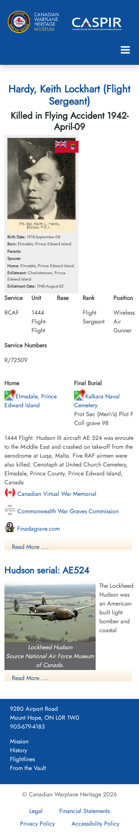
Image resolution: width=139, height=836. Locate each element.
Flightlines (22, 759)
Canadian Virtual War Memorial (56, 494)
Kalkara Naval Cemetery (97, 400)
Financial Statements (84, 811)
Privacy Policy (37, 823)
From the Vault (28, 768)
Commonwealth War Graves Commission (67, 511)
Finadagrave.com (37, 528)
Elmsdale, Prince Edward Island (30, 400)
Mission (19, 741)
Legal (36, 811)
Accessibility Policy (95, 823)
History (18, 750)
